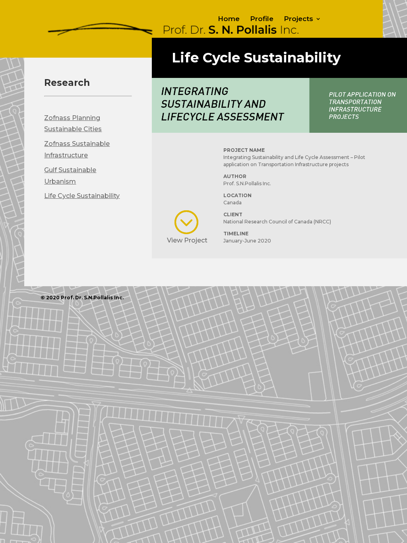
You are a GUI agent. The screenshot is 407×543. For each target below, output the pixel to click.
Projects (298, 19)
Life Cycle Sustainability (82, 196)
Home (229, 19)
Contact (271, 41)
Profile (261, 19)
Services (232, 41)
